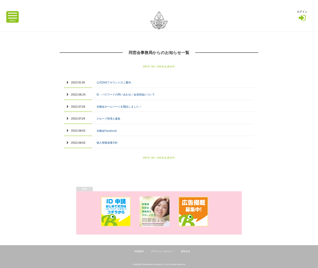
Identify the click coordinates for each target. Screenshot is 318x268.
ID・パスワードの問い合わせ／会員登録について (126, 94)
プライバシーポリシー (162, 251)
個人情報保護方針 (107, 142)
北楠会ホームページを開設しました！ (119, 106)
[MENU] (12, 15)
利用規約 (139, 251)
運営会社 (185, 251)
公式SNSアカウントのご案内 (114, 82)
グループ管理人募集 (108, 118)
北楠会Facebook (107, 130)
